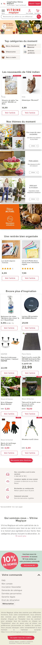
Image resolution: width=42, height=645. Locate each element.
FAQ (3, 580)
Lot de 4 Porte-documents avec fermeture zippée (30, 262)
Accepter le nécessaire (26, 641)
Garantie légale (8, 597)
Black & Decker (7, 399)
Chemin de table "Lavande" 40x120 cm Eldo (10, 102)
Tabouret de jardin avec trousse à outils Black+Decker (31, 404)
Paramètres (12, 643)
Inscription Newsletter (11, 587)
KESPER (4, 354)
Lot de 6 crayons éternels (8, 262)
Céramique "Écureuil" (30, 100)
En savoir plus (21, 536)
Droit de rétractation (11, 600)
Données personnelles (12, 593)
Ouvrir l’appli (34, 4)
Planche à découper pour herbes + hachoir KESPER (9, 359)
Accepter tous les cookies (21, 638)
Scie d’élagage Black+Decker (6, 403)
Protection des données (23, 643)
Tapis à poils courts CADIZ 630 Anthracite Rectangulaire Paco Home (31, 359)
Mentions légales (14, 641)
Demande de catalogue (12, 590)
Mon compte (7, 584)
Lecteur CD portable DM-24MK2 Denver (30, 317)
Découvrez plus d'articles (21, 460)
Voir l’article (10, 113)
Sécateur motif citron (30, 439)
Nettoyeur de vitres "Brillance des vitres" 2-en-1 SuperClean (10, 318)
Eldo (23, 97)
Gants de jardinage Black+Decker (8, 444)
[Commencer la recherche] (39, 16)
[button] (21, 575)
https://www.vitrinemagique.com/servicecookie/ (19, 632)
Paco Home (26, 354)
